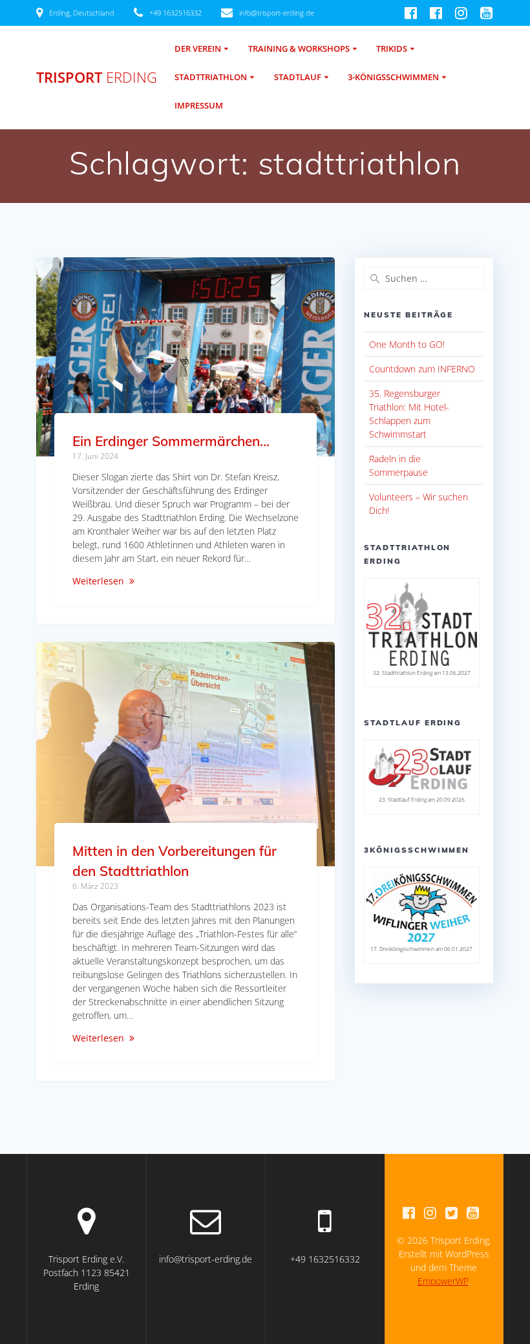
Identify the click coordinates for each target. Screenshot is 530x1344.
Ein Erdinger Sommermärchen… (171, 440)
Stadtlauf (297, 77)
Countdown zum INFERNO (422, 369)
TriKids (391, 48)
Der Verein (198, 48)
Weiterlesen (98, 581)
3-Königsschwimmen (393, 77)
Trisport (96, 77)
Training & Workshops (299, 48)
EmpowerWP (443, 1281)
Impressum (199, 105)
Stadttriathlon (211, 77)
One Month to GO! (407, 344)
